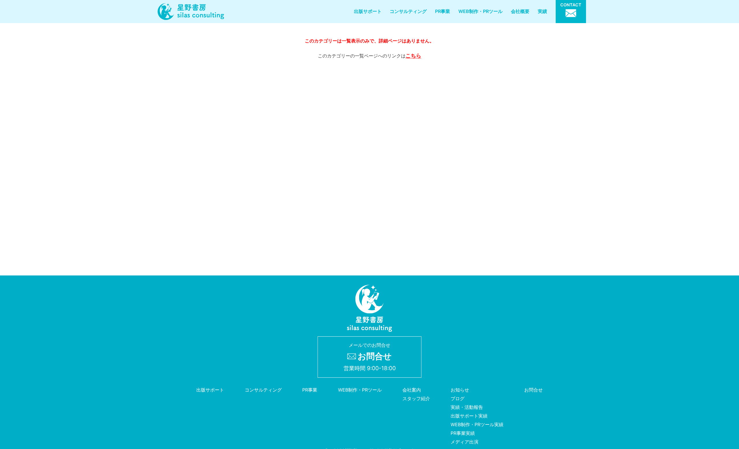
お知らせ (460, 390)
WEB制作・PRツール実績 (477, 424)
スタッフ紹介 (416, 398)
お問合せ (533, 390)
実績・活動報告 (467, 407)
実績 (542, 11)
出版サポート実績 (469, 416)
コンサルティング (408, 11)
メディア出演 (464, 442)
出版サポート (368, 11)
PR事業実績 (463, 433)
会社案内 (411, 390)
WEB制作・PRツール (480, 11)
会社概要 (520, 11)
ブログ (457, 398)
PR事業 (442, 11)
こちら (413, 56)
